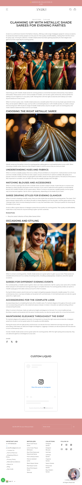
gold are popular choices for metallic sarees (54, 292)
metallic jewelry (60, 189)
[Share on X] (12, 342)
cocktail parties (50, 276)
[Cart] (75, 9)
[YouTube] (62, 449)
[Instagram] (66, 445)
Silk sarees (65, 174)
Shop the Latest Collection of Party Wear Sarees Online (24, 216)
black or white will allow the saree (18, 187)
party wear (11, 37)
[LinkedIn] (66, 449)
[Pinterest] (71, 445)
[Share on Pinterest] (16, 342)
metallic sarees (21, 172)
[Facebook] (62, 445)
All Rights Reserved (68, 482)
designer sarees (57, 34)
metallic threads (44, 178)
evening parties (35, 164)
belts (28, 294)
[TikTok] (71, 449)
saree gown (14, 288)
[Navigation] (7, 9)
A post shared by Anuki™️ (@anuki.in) (41, 408)
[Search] (70, 9)
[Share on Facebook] (7, 342)
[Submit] (74, 427)
